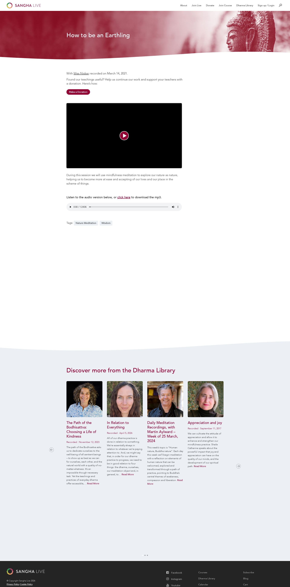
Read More (93, 483)
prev (51, 449)
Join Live (196, 5)
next (238, 466)
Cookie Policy (26, 584)
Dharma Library (244, 5)
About (183, 5)
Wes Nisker (81, 73)
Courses (202, 572)
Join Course (225, 5)
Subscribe (248, 572)
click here (123, 197)
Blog (245, 578)
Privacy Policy (13, 584)
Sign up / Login (266, 5)
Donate (210, 5)
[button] (124, 136)
